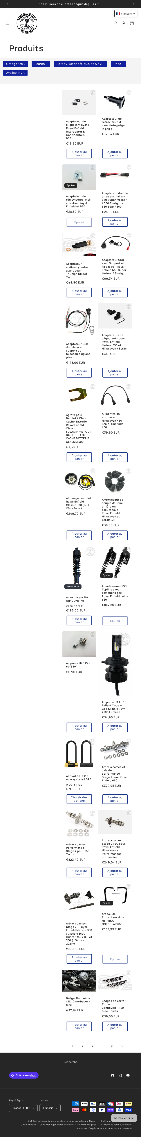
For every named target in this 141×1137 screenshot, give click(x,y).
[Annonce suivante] (134, 4)
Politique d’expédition (89, 1128)
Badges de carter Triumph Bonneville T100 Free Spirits (114, 1006)
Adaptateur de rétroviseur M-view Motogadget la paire (114, 124)
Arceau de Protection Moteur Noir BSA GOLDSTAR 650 (115, 919)
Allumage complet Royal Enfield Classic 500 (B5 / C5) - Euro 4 (78, 503)
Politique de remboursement (116, 1124)
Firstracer (42, 1120)
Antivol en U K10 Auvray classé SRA (78, 777)
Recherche (70, 1062)
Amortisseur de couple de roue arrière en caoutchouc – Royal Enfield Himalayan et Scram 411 (112, 509)
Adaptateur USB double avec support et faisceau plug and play (78, 350)
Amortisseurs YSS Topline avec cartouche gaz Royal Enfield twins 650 (115, 593)
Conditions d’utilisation (118, 1128)
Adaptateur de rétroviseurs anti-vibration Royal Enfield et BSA (78, 201)
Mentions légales (86, 1124)
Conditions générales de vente (57, 1124)
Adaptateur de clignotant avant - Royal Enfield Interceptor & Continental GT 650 (78, 130)
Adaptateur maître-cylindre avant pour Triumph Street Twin (77, 270)
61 (112, 1046)
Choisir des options (79, 799)
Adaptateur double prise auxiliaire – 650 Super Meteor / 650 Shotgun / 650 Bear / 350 (115, 200)
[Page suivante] (122, 1046)
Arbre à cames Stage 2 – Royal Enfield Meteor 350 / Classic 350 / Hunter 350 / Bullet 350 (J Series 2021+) (79, 933)
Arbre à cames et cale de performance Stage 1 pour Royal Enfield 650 (114, 773)
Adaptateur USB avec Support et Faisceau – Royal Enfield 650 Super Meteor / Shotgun (114, 266)
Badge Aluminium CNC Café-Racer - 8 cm (78, 1001)
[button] (8, 23)
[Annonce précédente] (7, 4)
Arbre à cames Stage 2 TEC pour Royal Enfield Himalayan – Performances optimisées (114, 849)
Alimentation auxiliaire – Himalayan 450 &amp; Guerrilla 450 (112, 420)
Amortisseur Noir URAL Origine (78, 599)
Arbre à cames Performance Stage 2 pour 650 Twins (78, 849)
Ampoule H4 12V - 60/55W (78, 665)
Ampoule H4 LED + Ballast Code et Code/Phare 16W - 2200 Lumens (114, 707)
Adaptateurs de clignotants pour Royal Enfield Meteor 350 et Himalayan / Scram (114, 341)
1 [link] (72, 1046)
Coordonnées (28, 1124)
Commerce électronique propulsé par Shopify (72, 1120)
